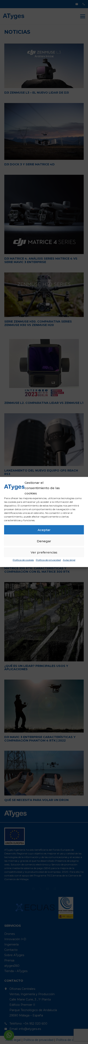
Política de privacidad (48, 559)
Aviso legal (69, 559)
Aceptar (44, 530)
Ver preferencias (44, 552)
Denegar (44, 541)
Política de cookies (23, 559)
